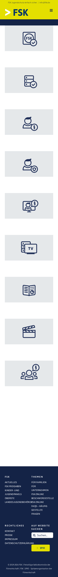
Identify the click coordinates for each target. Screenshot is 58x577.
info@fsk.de (44, 2)
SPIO (42, 548)
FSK (22, 568)
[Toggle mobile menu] (51, 10)
